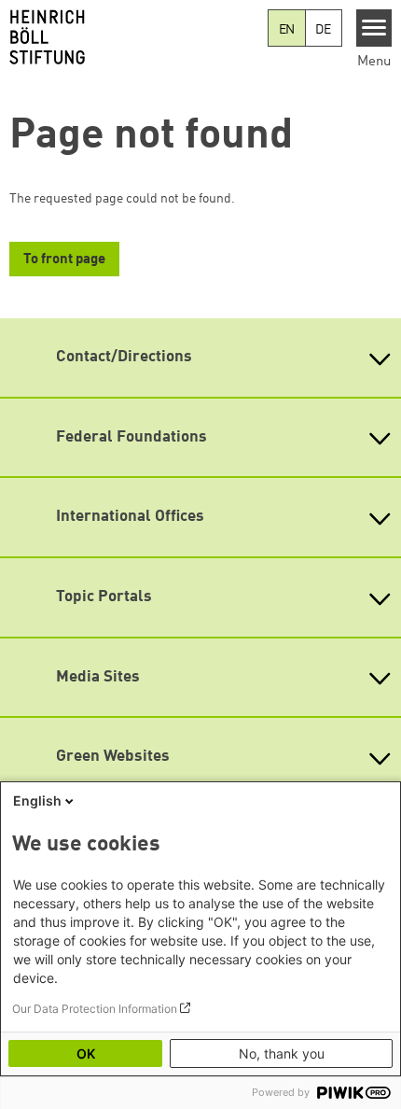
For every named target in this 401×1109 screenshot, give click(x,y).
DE (323, 29)
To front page (64, 260)
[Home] (133, 37)
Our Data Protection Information (94, 1009)
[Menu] (374, 28)
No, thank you (282, 1053)
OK (85, 1053)
